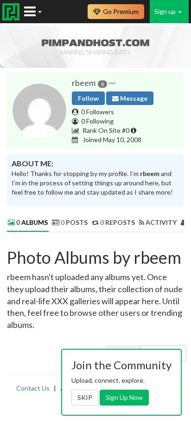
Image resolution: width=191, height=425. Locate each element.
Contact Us (33, 388)
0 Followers (97, 112)
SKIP (84, 397)
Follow (88, 98)
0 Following (97, 121)
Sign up (165, 11)
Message (133, 98)
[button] (112, 83)
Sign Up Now (124, 397)
